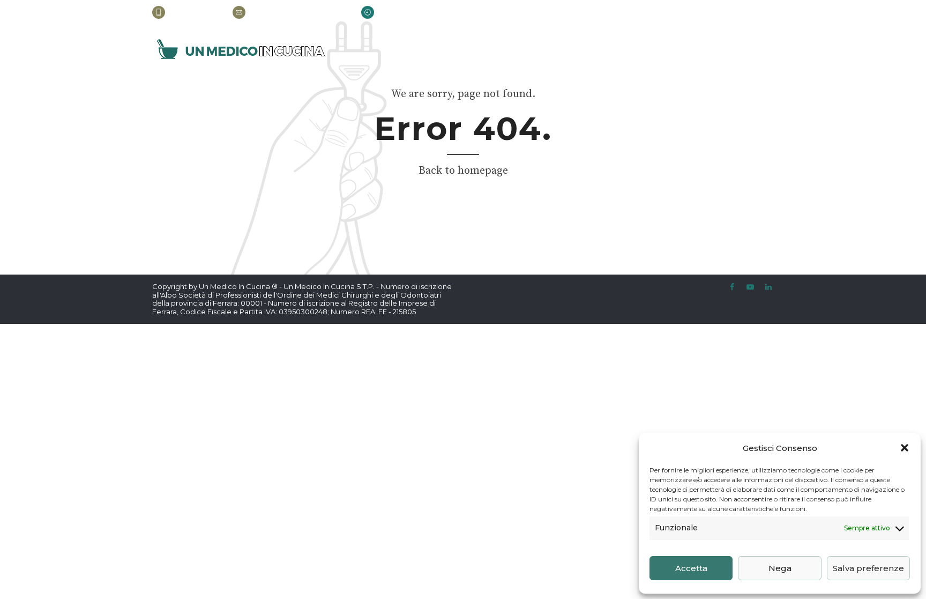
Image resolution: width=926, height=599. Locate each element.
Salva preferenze (868, 568)
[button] (904, 447)
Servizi (619, 50)
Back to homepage (463, 171)
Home (516, 50)
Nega (779, 568)
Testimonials (682, 50)
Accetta (691, 568)
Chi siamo (566, 50)
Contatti (751, 50)
